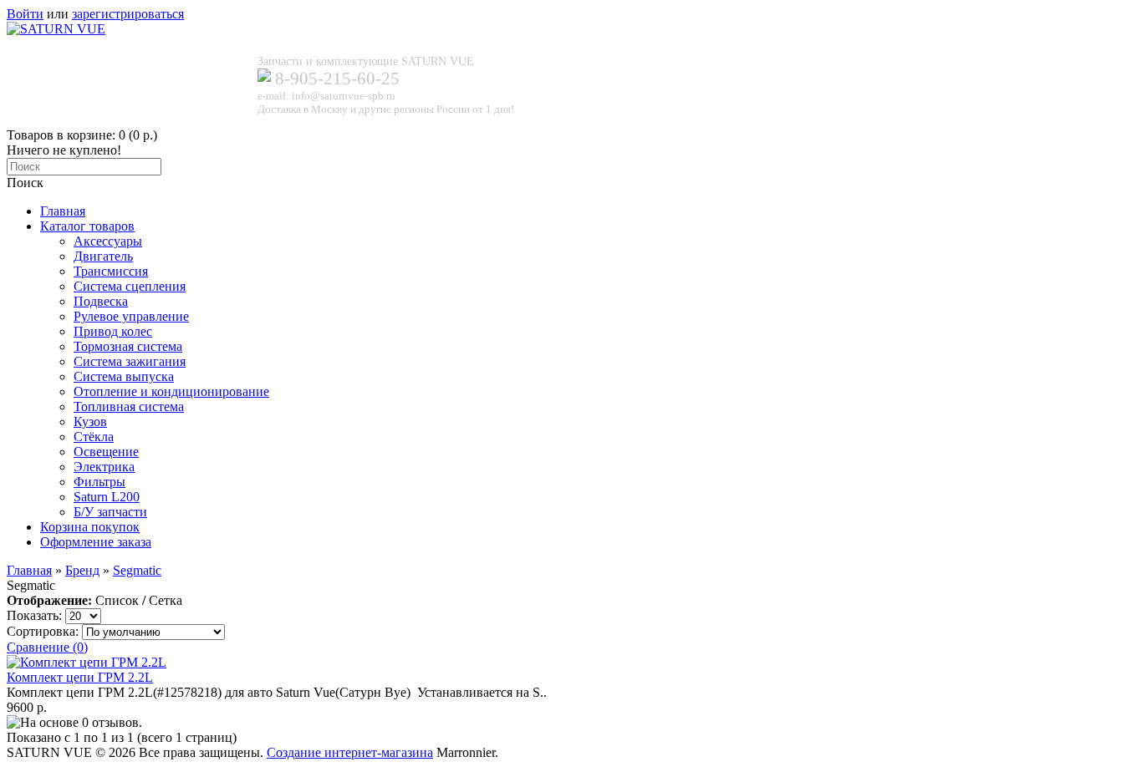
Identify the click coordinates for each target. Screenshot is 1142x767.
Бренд (82, 570)
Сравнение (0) (47, 647)
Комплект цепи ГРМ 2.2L (80, 677)
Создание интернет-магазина (350, 752)
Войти (25, 14)
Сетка (165, 600)
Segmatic (137, 570)
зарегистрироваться (128, 14)
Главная (29, 570)
